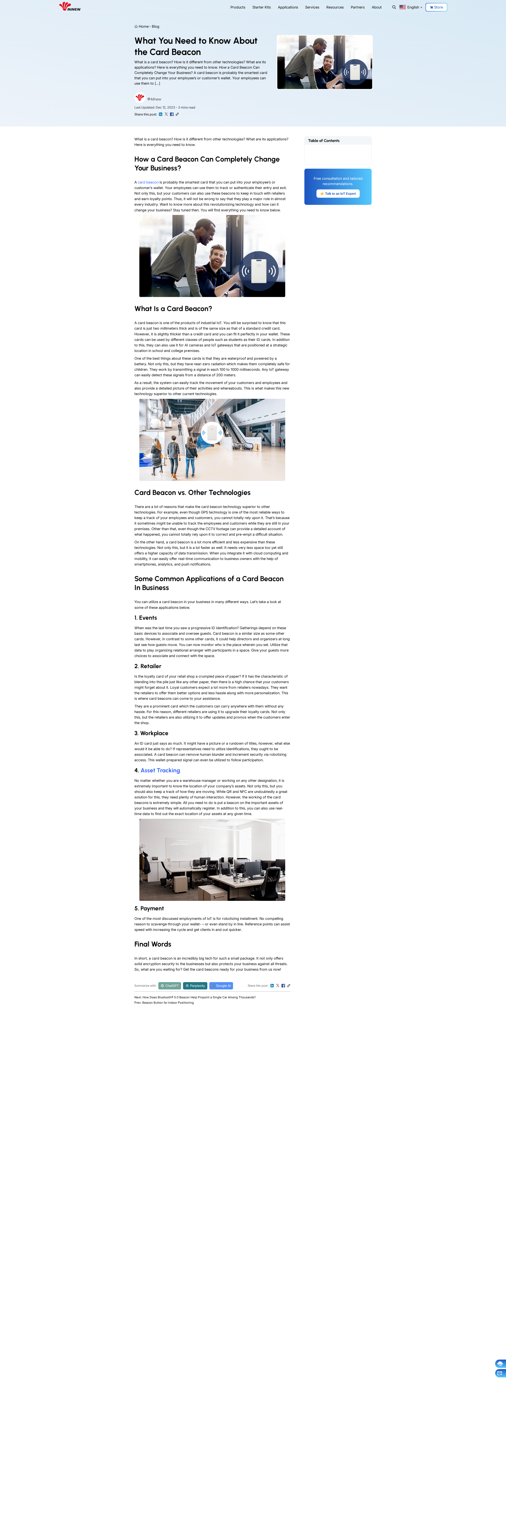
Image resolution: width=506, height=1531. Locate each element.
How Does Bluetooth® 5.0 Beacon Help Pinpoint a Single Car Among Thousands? (199, 997)
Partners (358, 7)
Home (144, 26)
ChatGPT (172, 986)
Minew (155, 99)
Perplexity (197, 986)
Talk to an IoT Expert (338, 193)
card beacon (148, 182)
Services (312, 7)
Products (237, 7)
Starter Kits (261, 7)
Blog (155, 26)
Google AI (223, 986)
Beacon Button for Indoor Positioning (168, 1002)
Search (394, 7)
